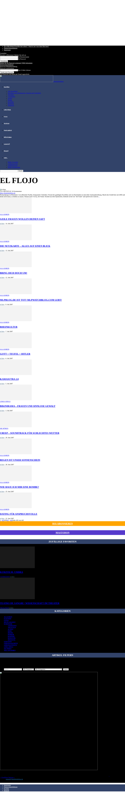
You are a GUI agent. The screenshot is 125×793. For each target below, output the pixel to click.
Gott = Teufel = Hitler (15, 354)
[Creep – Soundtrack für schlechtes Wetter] (16, 427)
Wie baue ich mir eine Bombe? (19, 487)
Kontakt (6, 789)
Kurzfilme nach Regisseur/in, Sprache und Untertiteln (24, 93)
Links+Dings (7, 109)
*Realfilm (11, 95)
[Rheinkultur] (16, 320)
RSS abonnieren (62, 523)
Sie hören (6, 123)
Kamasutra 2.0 (9, 379)
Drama (10, 100)
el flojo (2, 223)
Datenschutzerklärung (10, 48)
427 (8, 520)
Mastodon (62, 532)
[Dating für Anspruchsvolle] (16, 507)
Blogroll (6, 151)
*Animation (11, 96)
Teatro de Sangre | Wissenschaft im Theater (29, 603)
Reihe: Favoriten (13, 162)
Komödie (11, 102)
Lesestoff (7, 144)
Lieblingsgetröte (13, 164)
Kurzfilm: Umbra (11, 572)
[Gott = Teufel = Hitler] (16, 347)
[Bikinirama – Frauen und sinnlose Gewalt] (16, 400)
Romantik (11, 103)
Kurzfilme (6, 87)
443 (11, 520)
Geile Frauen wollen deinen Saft (22, 219)
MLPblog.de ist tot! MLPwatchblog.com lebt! (31, 300)
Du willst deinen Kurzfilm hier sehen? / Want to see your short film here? (26, 46)
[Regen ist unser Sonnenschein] (16, 454)
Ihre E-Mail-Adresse (24, 70)
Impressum (7, 50)
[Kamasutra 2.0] (16, 374)
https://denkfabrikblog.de (7, 193)
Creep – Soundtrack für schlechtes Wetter (29, 433)
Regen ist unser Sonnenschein (20, 460)
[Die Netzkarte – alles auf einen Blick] (16, 239)
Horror (11, 634)
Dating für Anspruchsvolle (18, 514)
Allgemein (4, 214)
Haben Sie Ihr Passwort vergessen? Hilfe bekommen (16, 63)
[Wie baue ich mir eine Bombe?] (16, 480)
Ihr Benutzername (23, 57)
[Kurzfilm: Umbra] (17, 567)
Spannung (11, 105)
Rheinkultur (8, 327)
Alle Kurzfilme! (13, 91)
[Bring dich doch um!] (16, 266)
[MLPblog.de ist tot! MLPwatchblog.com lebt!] (16, 293)
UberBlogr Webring (7, 777)
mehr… (6, 158)
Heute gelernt (8, 130)
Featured (7, 618)
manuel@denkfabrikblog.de (14, 779)
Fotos (5, 116)
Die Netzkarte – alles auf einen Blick (25, 246)
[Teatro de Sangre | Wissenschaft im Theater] (17, 598)
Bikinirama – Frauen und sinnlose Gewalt (27, 406)
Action (10, 98)
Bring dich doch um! (13, 273)
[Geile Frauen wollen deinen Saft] (16, 213)
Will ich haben (8, 137)
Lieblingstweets (12, 165)
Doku (10, 631)
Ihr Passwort (22, 59)
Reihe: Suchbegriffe (14, 167)
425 (3, 520)
